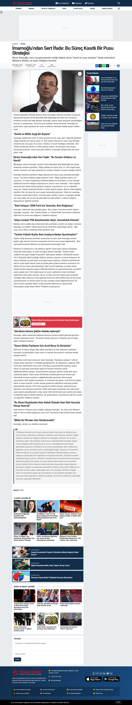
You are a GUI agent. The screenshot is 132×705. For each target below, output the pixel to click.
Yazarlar (90, 3)
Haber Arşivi (99, 693)
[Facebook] (93, 673)
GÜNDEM (18, 8)
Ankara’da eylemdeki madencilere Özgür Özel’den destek (47, 604)
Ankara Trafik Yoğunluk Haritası (104, 689)
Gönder (17, 659)
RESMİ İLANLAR (107, 8)
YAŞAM (92, 8)
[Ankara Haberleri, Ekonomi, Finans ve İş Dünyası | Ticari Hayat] (22, 3)
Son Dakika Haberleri (75, 693)
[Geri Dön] (1, 12)
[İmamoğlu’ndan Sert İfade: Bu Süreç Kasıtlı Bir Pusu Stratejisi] (47, 91)
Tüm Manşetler (47, 693)
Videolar (78, 3)
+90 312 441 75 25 (56, 676)
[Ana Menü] (119, 8)
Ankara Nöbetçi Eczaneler (23, 689)
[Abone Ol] (118, 65)
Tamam (118, 702)
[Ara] (119, 3)
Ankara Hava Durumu (49, 689)
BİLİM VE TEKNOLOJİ (48, 8)
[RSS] (111, 673)
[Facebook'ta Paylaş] (96, 65)
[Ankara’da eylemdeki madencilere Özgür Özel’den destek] (48, 596)
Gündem (22, 44)
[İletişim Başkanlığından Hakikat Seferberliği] (71, 596)
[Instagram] (100, 673)
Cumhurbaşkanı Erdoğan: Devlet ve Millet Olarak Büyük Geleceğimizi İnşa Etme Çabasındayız (24, 606)
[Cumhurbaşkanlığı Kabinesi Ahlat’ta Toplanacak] (71, 619)
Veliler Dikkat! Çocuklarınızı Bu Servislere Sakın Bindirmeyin (46, 628)
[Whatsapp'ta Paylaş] (104, 65)
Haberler (15, 44)
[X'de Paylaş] (100, 65)
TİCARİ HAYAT (78, 8)
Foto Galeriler (63, 3)
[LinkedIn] (104, 673)
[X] (97, 673)
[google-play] (111, 679)
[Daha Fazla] (107, 65)
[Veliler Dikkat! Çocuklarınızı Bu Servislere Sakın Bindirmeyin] (48, 619)
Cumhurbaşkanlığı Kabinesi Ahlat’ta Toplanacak (68, 628)
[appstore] (93, 679)
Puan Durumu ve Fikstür (22, 693)
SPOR (64, 8)
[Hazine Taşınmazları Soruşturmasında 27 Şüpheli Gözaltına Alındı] (24, 619)
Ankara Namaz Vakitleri (76, 689)
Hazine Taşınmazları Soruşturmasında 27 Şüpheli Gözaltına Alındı (23, 629)
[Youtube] (107, 673)
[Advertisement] (66, 27)
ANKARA (31, 8)
